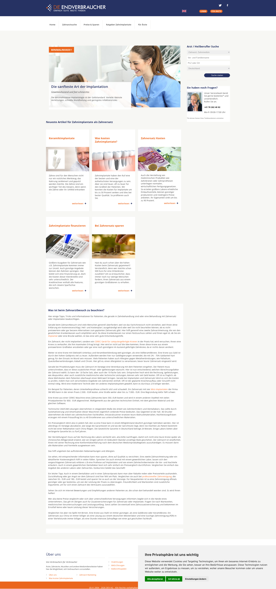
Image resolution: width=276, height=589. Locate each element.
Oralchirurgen (117, 562)
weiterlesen (77, 203)
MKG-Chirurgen (117, 565)
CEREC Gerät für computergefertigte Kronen (116, 341)
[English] (184, 11)
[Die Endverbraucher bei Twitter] (220, 5)
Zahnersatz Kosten (153, 138)
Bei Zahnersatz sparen (109, 225)
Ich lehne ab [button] (174, 579)
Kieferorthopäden (118, 568)
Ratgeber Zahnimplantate (118, 24)
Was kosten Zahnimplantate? (106, 139)
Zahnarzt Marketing (87, 575)
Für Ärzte (142, 24)
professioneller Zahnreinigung (157, 476)
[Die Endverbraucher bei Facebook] (227, 5)
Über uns (53, 575)
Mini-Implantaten (159, 389)
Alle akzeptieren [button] (155, 579)
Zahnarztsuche (69, 24)
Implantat (52, 336)
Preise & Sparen (91, 24)
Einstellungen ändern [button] (195, 579)
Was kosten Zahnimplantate (61, 578)
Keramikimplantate (62, 138)
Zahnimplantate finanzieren (67, 225)
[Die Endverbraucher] (78, 8)
